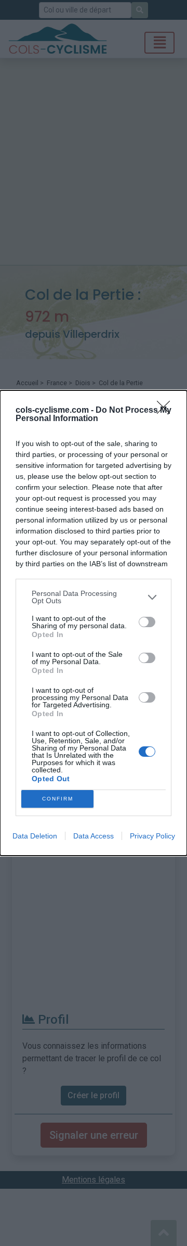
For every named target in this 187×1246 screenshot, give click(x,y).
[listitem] (93, 597)
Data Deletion (34, 836)
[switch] (147, 622)
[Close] (167, 411)
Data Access (93, 836)
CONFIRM (57, 799)
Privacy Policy (152, 836)
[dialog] (93, 623)
